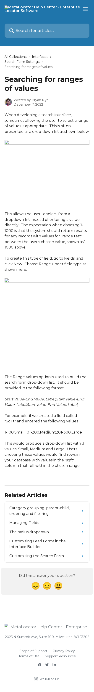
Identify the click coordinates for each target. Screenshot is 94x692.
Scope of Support (33, 651)
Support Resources (60, 656)
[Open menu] (85, 9)
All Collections (15, 57)
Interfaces (40, 57)
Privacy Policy (64, 651)
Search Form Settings (22, 62)
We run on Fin (49, 679)
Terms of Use (28, 656)
